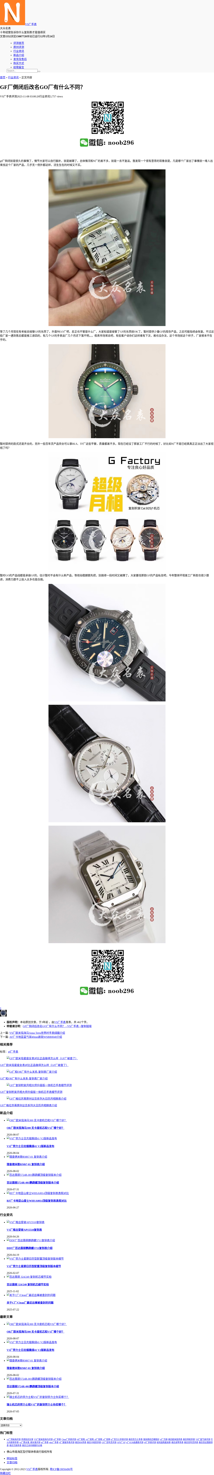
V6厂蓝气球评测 (203, 1439)
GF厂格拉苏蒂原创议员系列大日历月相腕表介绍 (28, 1105)
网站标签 (12, 1458)
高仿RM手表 (80, 1442)
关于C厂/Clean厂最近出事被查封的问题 (30, 1302)
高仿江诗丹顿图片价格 (32, 1445)
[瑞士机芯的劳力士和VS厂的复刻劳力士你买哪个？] (38, 1397)
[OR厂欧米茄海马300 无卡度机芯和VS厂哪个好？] (37, 1120)
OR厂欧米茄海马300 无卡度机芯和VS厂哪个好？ (35, 1127)
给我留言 (18, 67)
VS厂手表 (31, 24)
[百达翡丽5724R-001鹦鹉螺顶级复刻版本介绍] (34, 1174)
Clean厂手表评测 (69, 1439)
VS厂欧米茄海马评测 (43, 1439)
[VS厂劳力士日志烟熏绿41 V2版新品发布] (32, 1138)
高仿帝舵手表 (189, 1439)
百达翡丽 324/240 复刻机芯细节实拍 (28, 1284)
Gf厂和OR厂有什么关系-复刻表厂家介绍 (24, 1078)
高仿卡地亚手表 (94, 1442)
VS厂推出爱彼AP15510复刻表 (24, 1229)
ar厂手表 (44, 1442)
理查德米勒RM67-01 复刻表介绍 (26, 1164)
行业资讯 (18, 51)
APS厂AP (121, 1442)
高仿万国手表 (15, 1445)
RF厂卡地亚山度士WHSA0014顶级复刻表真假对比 (37, 1200)
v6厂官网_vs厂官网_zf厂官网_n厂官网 (93, 1439)
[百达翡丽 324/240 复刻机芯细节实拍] (29, 1276)
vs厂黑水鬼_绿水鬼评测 (29, 1442)
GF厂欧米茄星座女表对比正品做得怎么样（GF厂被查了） (34, 1065)
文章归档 (12, 1462)
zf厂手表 (57, 1439)
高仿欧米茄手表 (175, 1439)
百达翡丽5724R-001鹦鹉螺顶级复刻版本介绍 (33, 1182)
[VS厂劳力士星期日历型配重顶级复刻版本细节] (35, 1258)
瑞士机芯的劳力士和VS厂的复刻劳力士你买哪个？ (36, 1404)
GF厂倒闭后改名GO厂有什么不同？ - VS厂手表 (51, 1026)
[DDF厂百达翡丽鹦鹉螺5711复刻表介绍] (31, 1240)
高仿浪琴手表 (177, 1442)
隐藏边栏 (5, 1473)
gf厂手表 (13, 1051)
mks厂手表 (54, 1442)
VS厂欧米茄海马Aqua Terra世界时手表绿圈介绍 (37, 1032)
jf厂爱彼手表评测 (66, 1442)
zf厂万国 (164, 1439)
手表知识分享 (27, 1439)
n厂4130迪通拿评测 (134, 1442)
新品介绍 (18, 55)
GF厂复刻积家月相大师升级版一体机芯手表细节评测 (31, 1092)
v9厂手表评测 (150, 1442)
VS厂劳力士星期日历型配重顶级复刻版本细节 (34, 1266)
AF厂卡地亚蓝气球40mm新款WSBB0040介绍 (35, 1036)
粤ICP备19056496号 (61, 1469)
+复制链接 (85, 1026)
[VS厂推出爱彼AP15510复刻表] (25, 1222)
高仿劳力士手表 (136, 1439)
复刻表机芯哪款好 (151, 1439)
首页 (2, 77)
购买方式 (18, 63)
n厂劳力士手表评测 (119, 1439)
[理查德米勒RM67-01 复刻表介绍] (27, 1156)
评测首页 (18, 43)
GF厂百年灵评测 (109, 1442)
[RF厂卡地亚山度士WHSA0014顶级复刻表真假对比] (38, 1193)
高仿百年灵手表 (191, 1442)
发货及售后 (20, 59)
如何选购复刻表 (164, 1442)
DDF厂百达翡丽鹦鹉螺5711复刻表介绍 (29, 1248)
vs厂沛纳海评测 (14, 1439)
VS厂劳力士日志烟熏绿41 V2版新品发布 (30, 1146)
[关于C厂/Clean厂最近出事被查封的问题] (31, 1295)
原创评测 (18, 47)
